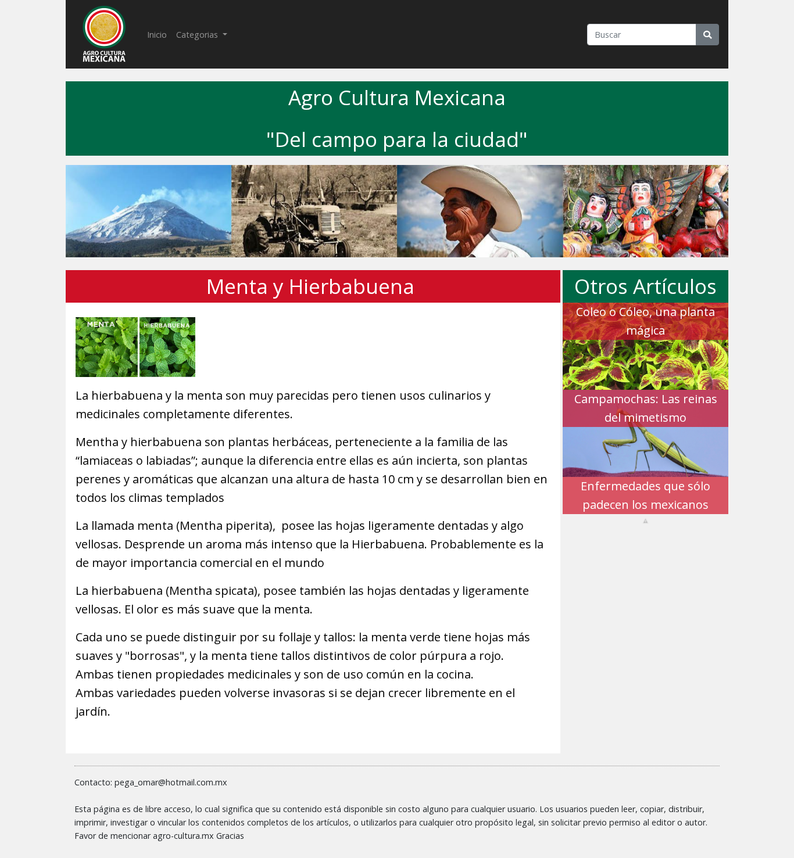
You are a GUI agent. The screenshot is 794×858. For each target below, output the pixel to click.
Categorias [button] (198, 34)
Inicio (159, 34)
